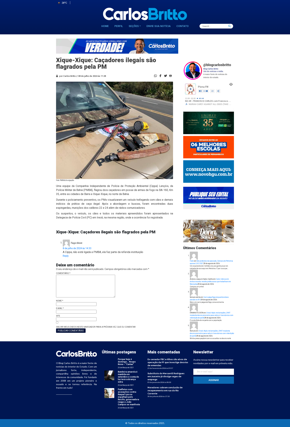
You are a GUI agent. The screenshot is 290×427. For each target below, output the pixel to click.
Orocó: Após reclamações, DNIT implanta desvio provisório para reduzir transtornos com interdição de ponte (211, 315)
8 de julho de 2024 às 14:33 (77, 248)
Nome (59, 301)
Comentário (63, 273)
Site (58, 316)
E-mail (60, 308)
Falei (192, 261)
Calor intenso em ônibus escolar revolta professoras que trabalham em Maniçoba (210, 281)
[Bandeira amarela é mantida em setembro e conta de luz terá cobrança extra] (109, 375)
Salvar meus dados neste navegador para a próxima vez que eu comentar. (96, 327)
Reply (66, 255)
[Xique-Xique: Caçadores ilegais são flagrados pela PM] (160, 75)
